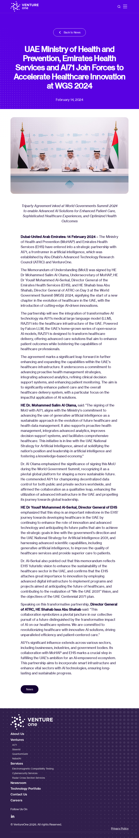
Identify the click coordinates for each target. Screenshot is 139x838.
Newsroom (18, 783)
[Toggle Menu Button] (125, 6)
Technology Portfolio (26, 789)
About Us (17, 734)
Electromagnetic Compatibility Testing (33, 768)
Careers (16, 800)
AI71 (14, 744)
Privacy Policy (119, 828)
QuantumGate (20, 753)
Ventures (17, 740)
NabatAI (16, 758)
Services (17, 763)
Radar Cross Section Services (28, 777)
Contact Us (19, 794)
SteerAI (16, 749)
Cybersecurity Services (24, 773)
